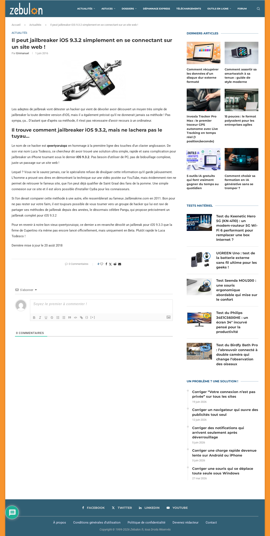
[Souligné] (46, 317)
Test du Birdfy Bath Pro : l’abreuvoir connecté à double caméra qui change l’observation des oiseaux (237, 354)
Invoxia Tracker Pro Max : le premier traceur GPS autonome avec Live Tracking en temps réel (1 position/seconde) (202, 128)
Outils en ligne (217, 8)
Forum (242, 8)
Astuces (107, 8)
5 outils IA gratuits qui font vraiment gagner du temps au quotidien (203, 182)
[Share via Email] (119, 264)
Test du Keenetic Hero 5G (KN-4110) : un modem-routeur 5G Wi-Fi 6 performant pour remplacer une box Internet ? (237, 228)
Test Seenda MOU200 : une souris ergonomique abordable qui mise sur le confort (236, 290)
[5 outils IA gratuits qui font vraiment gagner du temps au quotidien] (203, 159)
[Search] (258, 8)
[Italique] (40, 317)
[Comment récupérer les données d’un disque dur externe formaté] (203, 53)
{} (86, 317)
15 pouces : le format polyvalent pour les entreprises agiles (240, 120)
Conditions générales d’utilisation (96, 522)
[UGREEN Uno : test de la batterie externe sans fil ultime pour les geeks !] (199, 259)
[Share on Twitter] (110, 264)
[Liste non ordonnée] (64, 317)
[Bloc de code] (75, 317)
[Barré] (52, 317)
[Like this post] (101, 264)
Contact (211, 522)
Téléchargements (188, 8)
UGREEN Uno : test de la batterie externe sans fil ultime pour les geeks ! (236, 260)
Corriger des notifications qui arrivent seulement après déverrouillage (218, 432)
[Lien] (81, 317)
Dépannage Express (156, 8)
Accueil (16, 24)
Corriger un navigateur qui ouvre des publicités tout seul (225, 412)
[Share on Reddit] (114, 264)
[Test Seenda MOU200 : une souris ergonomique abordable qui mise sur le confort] (199, 286)
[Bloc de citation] (70, 317)
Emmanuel (22, 53)
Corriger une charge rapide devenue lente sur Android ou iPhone (224, 452)
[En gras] (34, 317)
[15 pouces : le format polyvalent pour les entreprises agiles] (241, 100)
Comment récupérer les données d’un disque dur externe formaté (203, 75)
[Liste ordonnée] (58, 317)
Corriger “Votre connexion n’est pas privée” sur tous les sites (223, 394)
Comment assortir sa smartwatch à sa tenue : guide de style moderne (241, 75)
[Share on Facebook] (106, 264)
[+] (92, 317)
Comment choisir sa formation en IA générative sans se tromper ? (240, 182)
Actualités (84, 8)
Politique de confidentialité (146, 522)
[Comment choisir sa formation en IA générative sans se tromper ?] (241, 159)
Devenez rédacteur (185, 522)
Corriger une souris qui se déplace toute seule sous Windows (222, 471)
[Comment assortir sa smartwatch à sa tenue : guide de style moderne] (241, 53)
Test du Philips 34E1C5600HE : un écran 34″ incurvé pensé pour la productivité (232, 322)
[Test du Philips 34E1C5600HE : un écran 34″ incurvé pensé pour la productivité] (199, 319)
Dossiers (128, 8)
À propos (59, 522)
